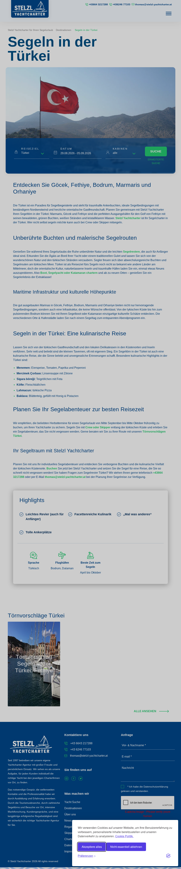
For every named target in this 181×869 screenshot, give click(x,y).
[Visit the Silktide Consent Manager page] (168, 856)
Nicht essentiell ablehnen (126, 847)
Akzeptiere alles (92, 847)
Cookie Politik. (124, 836)
